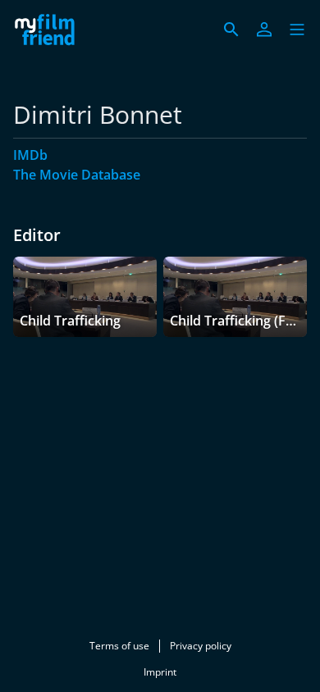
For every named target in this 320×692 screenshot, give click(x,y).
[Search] (231, 29)
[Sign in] (264, 29)
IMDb (30, 155)
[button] (297, 29)
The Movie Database (76, 175)
